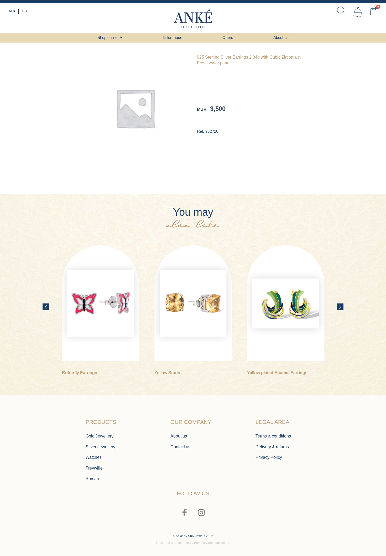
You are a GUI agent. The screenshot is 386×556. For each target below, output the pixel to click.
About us (178, 436)
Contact (357, 16)
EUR (24, 11)
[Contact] (358, 11)
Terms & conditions (273, 436)
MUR (12, 11)
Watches (94, 457)
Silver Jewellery (100, 446)
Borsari (92, 478)
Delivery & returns (272, 446)
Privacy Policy (268, 457)
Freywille (94, 468)
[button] (46, 306)
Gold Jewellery (99, 436)
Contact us (180, 446)
